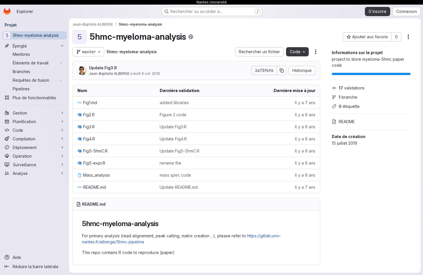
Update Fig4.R (173, 138)
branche (348, 97)
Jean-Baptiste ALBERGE (109, 73)
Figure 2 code (173, 114)
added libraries (174, 102)
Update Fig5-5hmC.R (179, 150)
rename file (170, 163)
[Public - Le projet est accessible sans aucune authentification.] (190, 37)
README (347, 121)
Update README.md (179, 187)
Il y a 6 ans (305, 114)
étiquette (349, 106)
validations (352, 87)
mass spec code (175, 175)
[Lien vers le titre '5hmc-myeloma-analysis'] (162, 223)
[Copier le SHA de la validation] (281, 70)
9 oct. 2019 (151, 73)
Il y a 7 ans (305, 102)
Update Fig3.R (103, 67)
